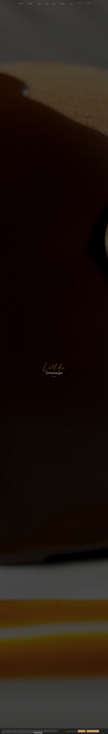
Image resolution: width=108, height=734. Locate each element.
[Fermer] (106, 731)
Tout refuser (81, 731)
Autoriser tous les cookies (92, 731)
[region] (54, 731)
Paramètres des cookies (71, 731)
